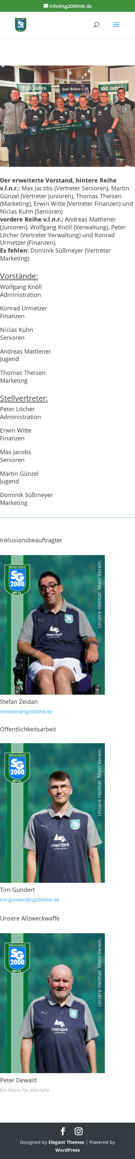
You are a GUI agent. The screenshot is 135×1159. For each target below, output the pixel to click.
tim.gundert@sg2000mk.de (29, 900)
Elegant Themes (66, 1142)
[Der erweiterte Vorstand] (67, 165)
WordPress (67, 1150)
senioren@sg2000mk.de (26, 711)
